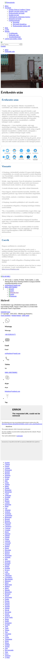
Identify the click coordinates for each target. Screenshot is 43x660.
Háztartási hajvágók (15, 19)
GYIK (7, 29)
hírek (6, 28)
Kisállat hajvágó (14, 15)
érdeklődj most (5, 312)
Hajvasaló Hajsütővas (19, 24)
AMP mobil (25, 315)
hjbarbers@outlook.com (12, 391)
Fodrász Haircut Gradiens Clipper (19, 9)
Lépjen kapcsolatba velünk (13, 39)
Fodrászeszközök (14, 20)
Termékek (8, 8)
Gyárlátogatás (13, 33)
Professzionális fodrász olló (21, 26)
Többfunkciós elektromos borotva (19, 17)
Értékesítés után (14, 35)
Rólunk (7, 31)
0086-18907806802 (11, 287)
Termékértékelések (15, 37)
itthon (6, 6)
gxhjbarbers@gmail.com (12, 285)
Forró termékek (5, 315)
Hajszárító (16, 22)
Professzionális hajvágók (16, 13)
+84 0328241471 (10, 334)
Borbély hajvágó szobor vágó (18, 11)
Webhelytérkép (16, 315)
